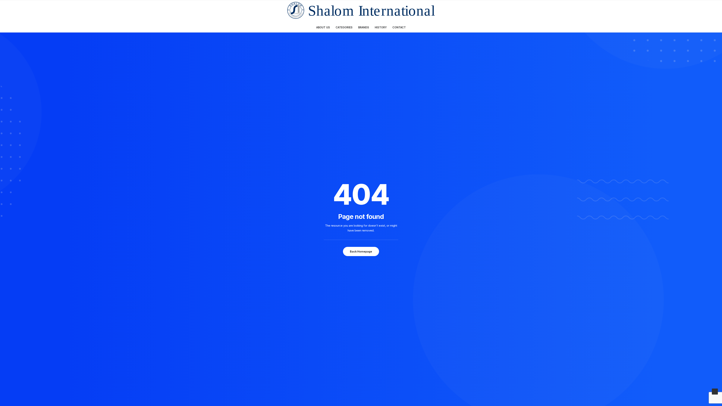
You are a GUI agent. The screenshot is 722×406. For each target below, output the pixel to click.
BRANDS (363, 27)
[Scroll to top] (715, 391)
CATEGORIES (344, 27)
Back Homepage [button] (361, 251)
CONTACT (399, 27)
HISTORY (381, 27)
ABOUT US (323, 27)
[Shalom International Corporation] (361, 11)
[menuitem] (324, 27)
